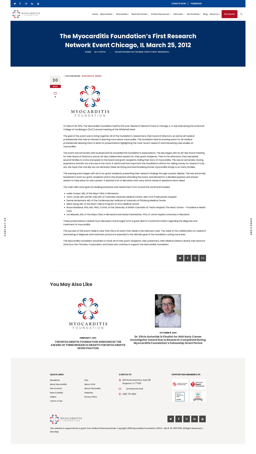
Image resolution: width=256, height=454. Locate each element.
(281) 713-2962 (129, 394)
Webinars (88, 392)
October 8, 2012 (168, 332)
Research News (92, 76)
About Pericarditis (92, 388)
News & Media (56, 392)
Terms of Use (56, 401)
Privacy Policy (90, 397)
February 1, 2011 (88, 338)
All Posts (100, 52)
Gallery (53, 397)
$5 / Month (229, 14)
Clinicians (178, 14)
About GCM (89, 384)
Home (95, 14)
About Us (214, 14)
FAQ (86, 380)
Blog (205, 14)
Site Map (54, 431)
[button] (241, 14)
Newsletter (55, 380)
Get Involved (193, 14)
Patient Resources (160, 14)
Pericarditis (122, 14)
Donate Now (179, 3)
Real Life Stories (139, 14)
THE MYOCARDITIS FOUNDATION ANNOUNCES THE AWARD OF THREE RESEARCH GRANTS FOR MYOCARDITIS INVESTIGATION (88, 345)
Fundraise (196, 3)
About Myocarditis (58, 384)
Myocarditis (106, 14)
